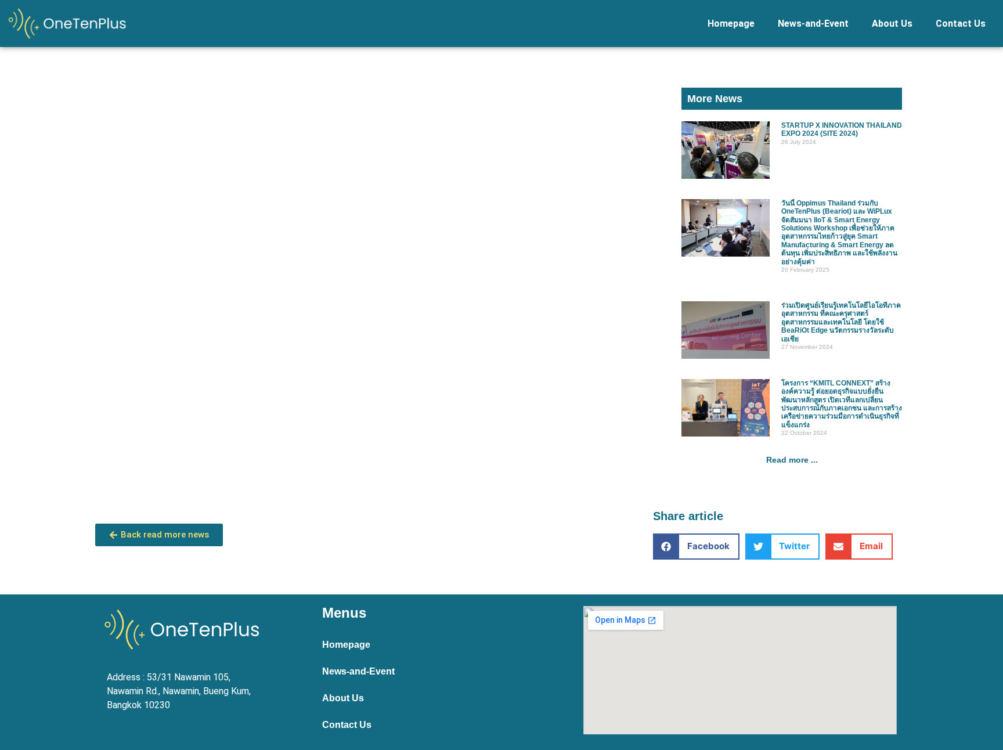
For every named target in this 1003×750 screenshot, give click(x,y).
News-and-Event (813, 23)
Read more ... (792, 459)
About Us (892, 23)
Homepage (731, 23)
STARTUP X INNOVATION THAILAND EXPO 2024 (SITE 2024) (841, 129)
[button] (696, 546)
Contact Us (961, 23)
